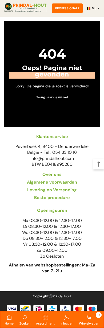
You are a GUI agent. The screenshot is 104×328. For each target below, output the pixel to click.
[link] (25, 319)
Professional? (67, 8)
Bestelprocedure (52, 197)
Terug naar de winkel (52, 97)
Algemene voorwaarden (52, 182)
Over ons (52, 174)
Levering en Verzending (52, 190)
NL (91, 8)
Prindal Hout (62, 296)
